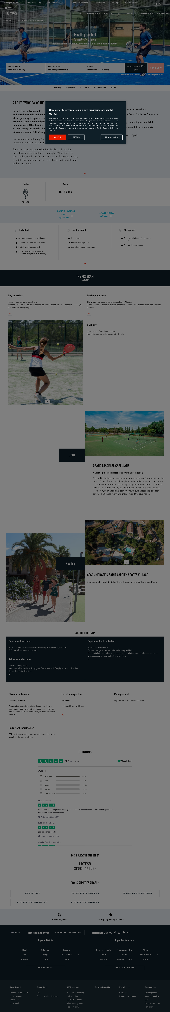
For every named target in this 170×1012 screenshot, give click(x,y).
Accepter (57, 137)
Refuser (76, 137)
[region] (85, 122)
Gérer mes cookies (111, 137)
